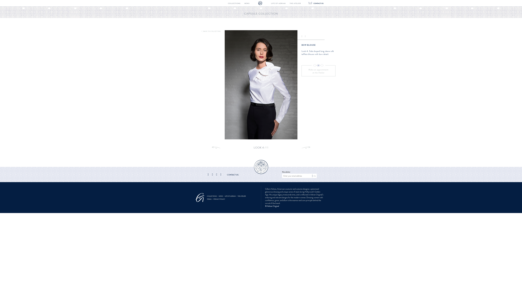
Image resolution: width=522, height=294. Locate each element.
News (246, 3)
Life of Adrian (278, 3)
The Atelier (295, 3)
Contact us (233, 174)
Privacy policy (219, 199)
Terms (209, 199)
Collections (234, 3)
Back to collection (211, 31)
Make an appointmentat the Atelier (318, 71)
